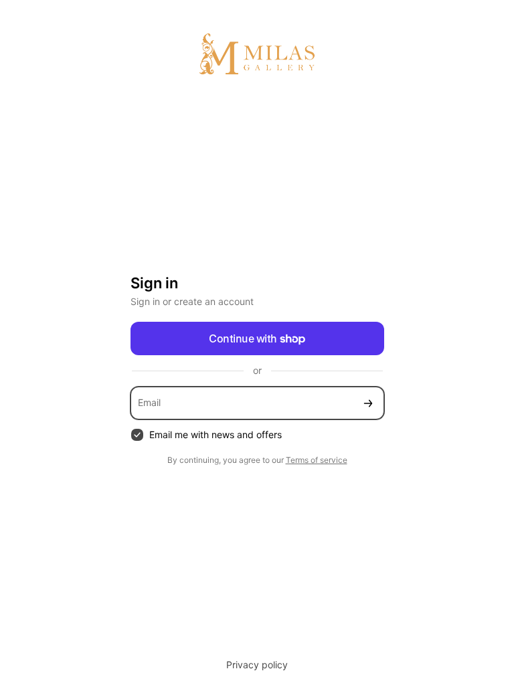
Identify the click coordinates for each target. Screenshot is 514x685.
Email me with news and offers (215, 434)
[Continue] (368, 403)
